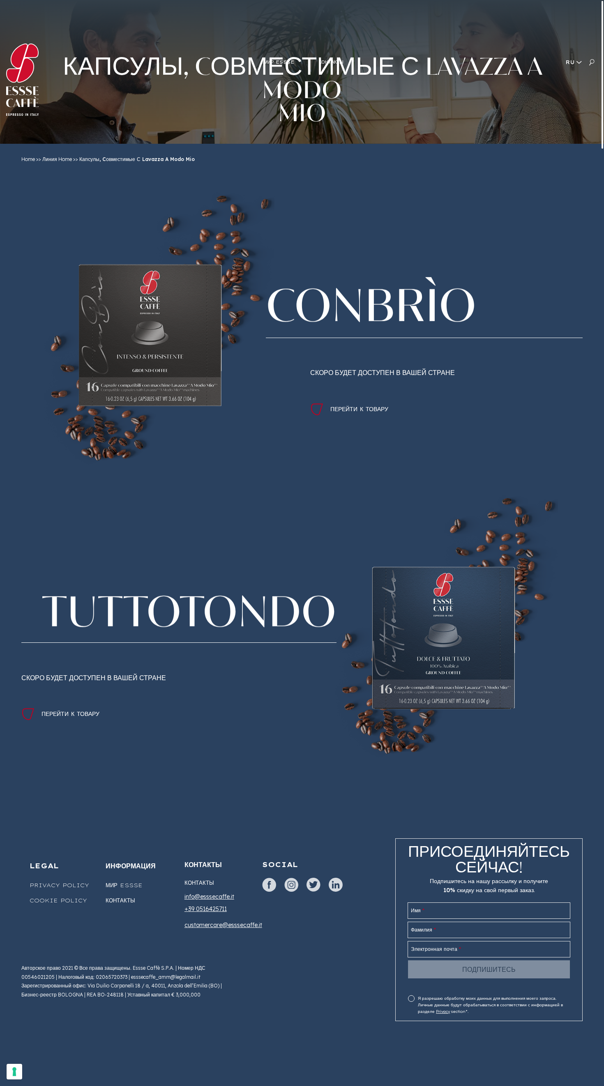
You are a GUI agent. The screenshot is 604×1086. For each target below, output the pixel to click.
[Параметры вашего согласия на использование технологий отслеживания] (14, 1071)
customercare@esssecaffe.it (223, 925)
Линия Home (57, 159)
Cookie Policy (58, 900)
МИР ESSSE (124, 885)
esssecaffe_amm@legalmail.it (166, 977)
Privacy (443, 1011)
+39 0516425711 (205, 909)
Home (28, 159)
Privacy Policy (59, 885)
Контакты (120, 900)
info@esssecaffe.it (209, 896)
